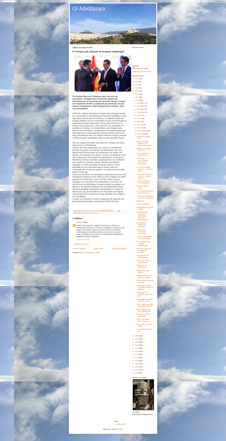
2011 (137, 357)
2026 (137, 78)
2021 (137, 94)
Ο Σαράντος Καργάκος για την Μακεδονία (144, 238)
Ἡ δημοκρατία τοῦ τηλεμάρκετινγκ (142, 256)
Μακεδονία (81, 213)
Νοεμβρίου (141, 106)
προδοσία (89, 213)
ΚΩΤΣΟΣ (79, 222)
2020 (137, 97)
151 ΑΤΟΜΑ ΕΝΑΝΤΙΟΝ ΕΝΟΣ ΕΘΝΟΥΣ (145, 192)
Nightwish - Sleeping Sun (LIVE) (143, 149)
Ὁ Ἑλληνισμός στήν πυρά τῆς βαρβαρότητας (143, 243)
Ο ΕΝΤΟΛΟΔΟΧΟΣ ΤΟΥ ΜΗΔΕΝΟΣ (143, 182)
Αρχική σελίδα (99, 249)
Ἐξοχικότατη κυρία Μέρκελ (142, 271)
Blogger (120, 429)
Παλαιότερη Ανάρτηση (119, 249)
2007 (137, 370)
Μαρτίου (140, 128)
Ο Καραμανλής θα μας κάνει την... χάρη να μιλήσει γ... (144, 176)
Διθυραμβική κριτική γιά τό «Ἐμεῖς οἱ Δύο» (144, 300)
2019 (137, 100)
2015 (137, 345)
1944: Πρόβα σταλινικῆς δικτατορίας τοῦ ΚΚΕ (144, 305)
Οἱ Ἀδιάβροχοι (88, 8)
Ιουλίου (139, 115)
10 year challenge (142, 204)
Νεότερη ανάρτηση (79, 249)
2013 (137, 351)
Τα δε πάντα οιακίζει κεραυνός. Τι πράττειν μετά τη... (144, 169)
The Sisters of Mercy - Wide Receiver (144, 261)
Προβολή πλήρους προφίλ (142, 71)
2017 (137, 339)
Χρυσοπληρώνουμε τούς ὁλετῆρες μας (143, 310)
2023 (137, 88)
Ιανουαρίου (141, 134)
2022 (137, 91)
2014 (137, 348)
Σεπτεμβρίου (141, 112)
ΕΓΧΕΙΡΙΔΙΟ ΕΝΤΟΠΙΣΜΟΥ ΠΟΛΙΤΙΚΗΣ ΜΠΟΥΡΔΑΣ (142, 161)
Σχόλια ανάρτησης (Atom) (91, 252)
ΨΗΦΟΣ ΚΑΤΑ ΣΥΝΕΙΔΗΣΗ (141, 266)
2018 (137, 336)
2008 (137, 367)
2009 (137, 364)
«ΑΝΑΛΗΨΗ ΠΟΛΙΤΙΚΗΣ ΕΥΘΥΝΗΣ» (141, 232)
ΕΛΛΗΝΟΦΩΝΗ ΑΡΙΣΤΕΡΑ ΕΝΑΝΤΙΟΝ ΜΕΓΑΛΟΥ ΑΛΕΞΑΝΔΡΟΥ (142, 216)
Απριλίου (140, 124)
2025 (137, 82)
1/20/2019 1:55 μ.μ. (83, 239)
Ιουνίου (139, 118)
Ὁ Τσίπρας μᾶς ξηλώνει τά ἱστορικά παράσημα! (145, 197)
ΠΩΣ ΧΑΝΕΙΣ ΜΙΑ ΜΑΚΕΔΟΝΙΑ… (142, 154)
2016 (137, 342)
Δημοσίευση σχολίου (82, 244)
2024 (137, 85)
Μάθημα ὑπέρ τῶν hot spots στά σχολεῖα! (144, 276)
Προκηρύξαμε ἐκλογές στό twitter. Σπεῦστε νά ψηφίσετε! (145, 287)
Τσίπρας (95, 213)
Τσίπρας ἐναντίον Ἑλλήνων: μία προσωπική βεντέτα (143, 143)
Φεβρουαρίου (142, 131)
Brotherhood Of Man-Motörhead (143, 315)
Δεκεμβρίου (141, 103)
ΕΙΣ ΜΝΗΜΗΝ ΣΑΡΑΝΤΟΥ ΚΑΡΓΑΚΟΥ (141, 225)
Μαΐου (139, 121)
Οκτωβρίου (141, 109)
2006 (137, 373)
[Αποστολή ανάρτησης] (118, 211)
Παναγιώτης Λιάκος (141, 68)
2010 (137, 361)
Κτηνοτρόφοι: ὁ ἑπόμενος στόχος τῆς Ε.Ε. (144, 294)
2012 (137, 354)
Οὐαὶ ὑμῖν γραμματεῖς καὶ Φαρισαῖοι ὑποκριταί (143, 250)
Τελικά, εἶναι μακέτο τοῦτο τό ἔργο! (143, 320)
